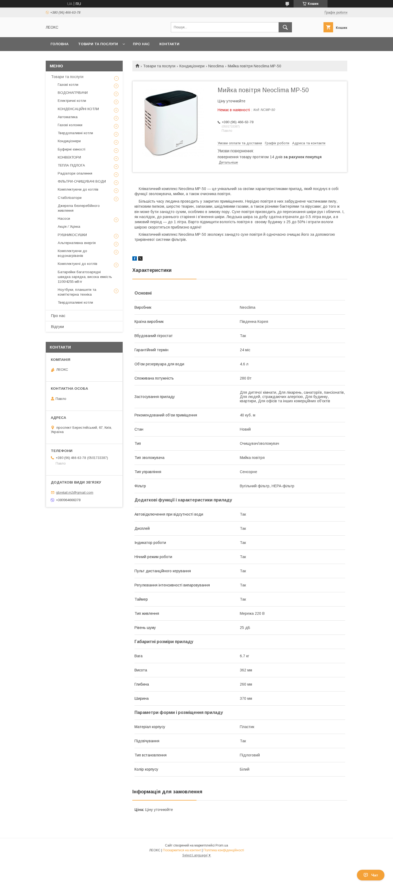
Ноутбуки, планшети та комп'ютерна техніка (77, 292)
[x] (140, 259)
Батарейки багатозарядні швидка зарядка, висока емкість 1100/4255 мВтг (85, 277)
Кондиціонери (192, 66)
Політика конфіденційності (223, 850)
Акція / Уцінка (69, 227)
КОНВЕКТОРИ (69, 157)
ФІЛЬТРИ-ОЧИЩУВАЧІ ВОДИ (82, 181)
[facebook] (134, 259)
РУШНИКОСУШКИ (72, 235)
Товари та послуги (98, 44)
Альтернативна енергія (77, 243)
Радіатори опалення (75, 173)
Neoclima (216, 66)
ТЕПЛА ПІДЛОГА (71, 165)
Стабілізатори (70, 198)
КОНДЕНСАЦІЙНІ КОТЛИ (78, 109)
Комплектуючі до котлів (77, 264)
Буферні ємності (71, 149)
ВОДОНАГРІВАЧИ (73, 93)
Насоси (64, 219)
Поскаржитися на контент (182, 850)
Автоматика (68, 117)
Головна (59, 44)
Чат (374, 875)
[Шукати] (285, 27)
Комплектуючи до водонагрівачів (72, 253)
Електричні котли (72, 101)
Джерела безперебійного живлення (79, 208)
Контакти (169, 44)
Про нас (141, 44)
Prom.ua (221, 845)
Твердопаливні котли (75, 133)
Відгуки (57, 326)
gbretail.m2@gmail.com (74, 492)
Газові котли (68, 85)
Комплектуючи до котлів (78, 189)
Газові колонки (70, 125)
